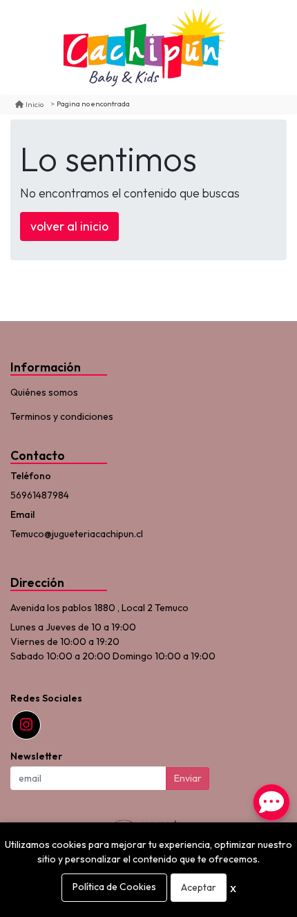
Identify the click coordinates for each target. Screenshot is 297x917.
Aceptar (198, 887)
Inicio (35, 104)
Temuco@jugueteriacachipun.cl (76, 534)
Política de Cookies (114, 886)
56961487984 (39, 495)
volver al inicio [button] (69, 226)
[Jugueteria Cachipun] (144, 47)
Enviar (188, 778)
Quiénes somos (44, 392)
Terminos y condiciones (61, 416)
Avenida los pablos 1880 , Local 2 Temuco (99, 607)
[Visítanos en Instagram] (26, 725)
